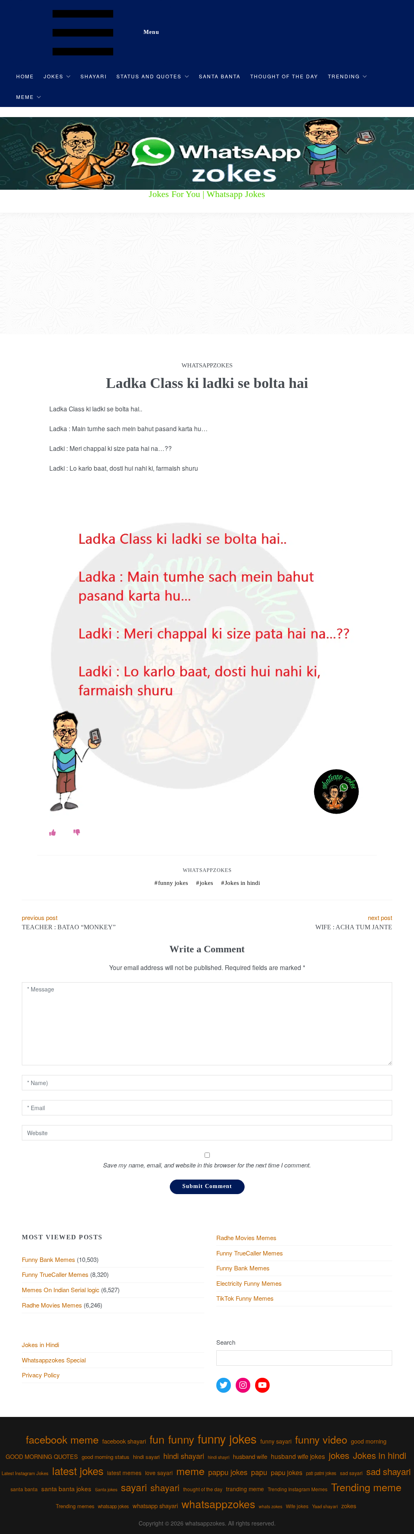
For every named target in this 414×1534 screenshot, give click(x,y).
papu (259, 1472)
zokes (348, 1506)
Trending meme (366, 1487)
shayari (165, 1487)
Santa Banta (220, 76)
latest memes (124, 1473)
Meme (25, 96)
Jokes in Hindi (40, 1344)
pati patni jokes (321, 1473)
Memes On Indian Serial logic (60, 1289)
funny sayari (275, 1441)
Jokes (53, 76)
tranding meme (245, 1489)
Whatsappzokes (207, 870)
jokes (206, 883)
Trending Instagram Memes (297, 1489)
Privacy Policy (41, 1375)
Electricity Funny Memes (249, 1283)
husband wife (250, 1456)
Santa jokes (106, 1489)
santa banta (24, 1489)
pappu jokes (227, 1472)
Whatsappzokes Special (54, 1360)
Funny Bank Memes (48, 1259)
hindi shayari (183, 1455)
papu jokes (286, 1472)
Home (25, 76)
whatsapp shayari (155, 1505)
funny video (321, 1439)
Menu (151, 32)
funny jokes (173, 883)
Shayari (93, 76)
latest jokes (78, 1470)
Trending (344, 76)
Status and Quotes (149, 76)
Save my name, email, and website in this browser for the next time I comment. (207, 1165)
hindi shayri (218, 1457)
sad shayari (388, 1471)
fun (157, 1439)
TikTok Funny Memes (245, 1298)
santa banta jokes (66, 1488)
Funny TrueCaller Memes (55, 1274)
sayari (134, 1487)
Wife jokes (297, 1506)
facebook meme (62, 1439)
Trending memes (75, 1506)
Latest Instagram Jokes (25, 1473)
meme (190, 1470)
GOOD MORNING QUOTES (42, 1456)
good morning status (105, 1457)
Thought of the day (284, 76)
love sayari (159, 1473)
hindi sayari (146, 1457)
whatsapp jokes (113, 1506)
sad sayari (351, 1472)
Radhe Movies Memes (52, 1305)
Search (225, 1342)
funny (181, 1439)
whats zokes (270, 1506)
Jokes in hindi (242, 883)
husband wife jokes (298, 1456)
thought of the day (202, 1489)
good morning (369, 1441)
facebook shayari (124, 1441)
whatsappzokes (218, 1503)
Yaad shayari (325, 1506)
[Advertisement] (207, 273)
